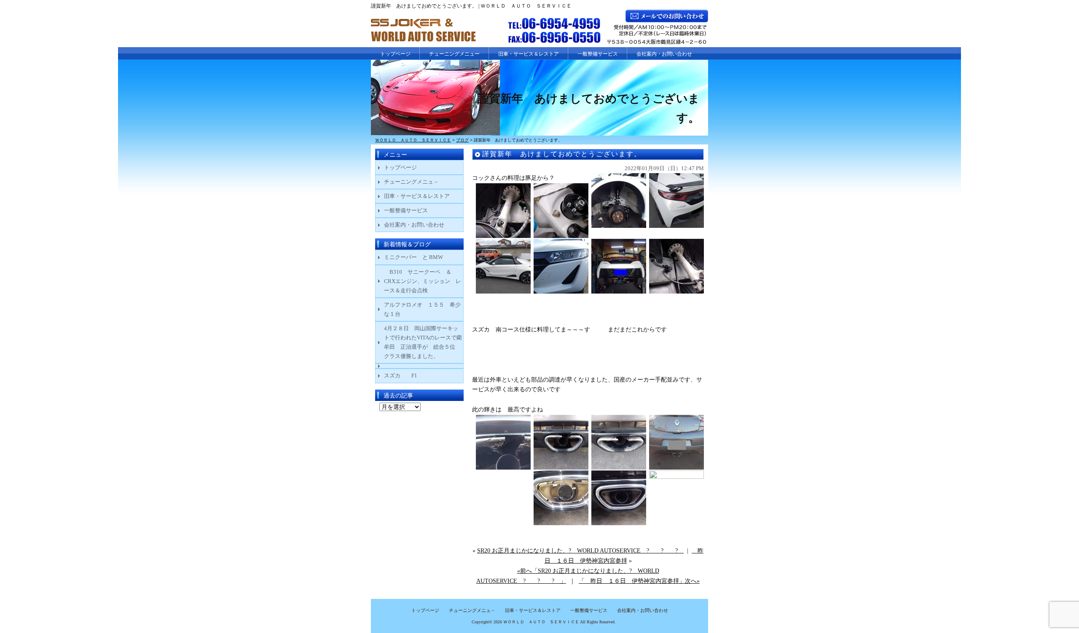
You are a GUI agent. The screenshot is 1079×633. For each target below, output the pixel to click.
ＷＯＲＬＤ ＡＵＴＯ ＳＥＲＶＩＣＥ (541, 622)
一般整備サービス (597, 54)
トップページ (395, 54)
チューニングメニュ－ (411, 182)
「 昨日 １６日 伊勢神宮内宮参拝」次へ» (639, 581)
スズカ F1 (406, 375)
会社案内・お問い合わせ (664, 54)
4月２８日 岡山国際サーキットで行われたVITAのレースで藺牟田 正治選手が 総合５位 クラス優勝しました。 (423, 342)
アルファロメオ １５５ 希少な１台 (422, 309)
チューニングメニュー (454, 54)
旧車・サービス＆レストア (528, 54)
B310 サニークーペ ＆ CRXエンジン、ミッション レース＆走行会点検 (422, 281)
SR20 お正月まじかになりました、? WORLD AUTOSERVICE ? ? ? (580, 551)
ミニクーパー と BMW (413, 257)
